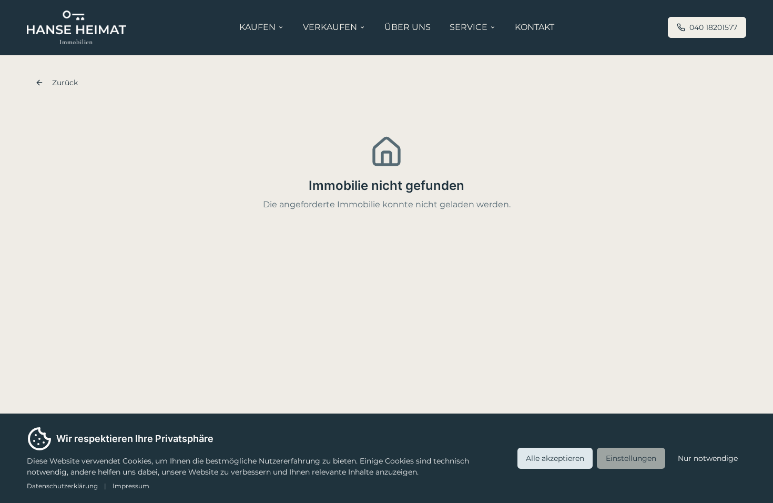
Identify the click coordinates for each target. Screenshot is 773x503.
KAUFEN (257, 27)
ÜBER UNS (407, 27)
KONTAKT (534, 27)
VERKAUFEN (330, 27)
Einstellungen (631, 458)
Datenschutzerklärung (62, 486)
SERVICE (468, 27)
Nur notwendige (708, 458)
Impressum (131, 486)
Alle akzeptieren (555, 458)
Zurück (65, 82)
